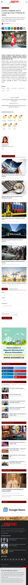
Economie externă (5, 7)
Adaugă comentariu (7, 318)
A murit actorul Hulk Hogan (15, 394)
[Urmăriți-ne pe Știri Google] (14, 509)
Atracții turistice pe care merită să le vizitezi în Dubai (17, 443)
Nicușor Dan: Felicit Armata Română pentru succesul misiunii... (17, 408)
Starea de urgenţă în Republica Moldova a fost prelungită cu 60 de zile (14, 100)
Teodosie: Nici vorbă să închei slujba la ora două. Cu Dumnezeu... (17, 545)
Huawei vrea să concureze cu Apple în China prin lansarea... (13, 175)
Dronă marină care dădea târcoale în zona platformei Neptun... (17, 402)
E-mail (3, 297)
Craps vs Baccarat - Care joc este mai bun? (17, 456)
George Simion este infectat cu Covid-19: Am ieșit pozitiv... (17, 551)
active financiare (21, 88)
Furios (4, 128)
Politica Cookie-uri (19, 582)
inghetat (8, 88)
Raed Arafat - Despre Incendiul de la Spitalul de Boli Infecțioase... (17, 462)
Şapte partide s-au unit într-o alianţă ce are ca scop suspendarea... (17, 539)
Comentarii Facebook (13, 289)
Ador (15, 120)
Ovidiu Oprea (12, 416)
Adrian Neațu (4, 438)
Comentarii (4, 289)
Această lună (13, 384)
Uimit (15, 128)
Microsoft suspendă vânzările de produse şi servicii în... (12, 240)
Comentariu (4, 303)
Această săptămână (6, 384)
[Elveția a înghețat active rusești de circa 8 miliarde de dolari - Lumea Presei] (14, 2)
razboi (3, 90)
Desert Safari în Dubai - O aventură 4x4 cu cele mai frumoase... (18, 449)
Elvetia (3, 88)
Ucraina (8, 90)
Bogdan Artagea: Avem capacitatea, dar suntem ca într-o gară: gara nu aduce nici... (14, 106)
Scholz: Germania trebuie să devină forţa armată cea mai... (13, 262)
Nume (3, 292)
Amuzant (20, 120)
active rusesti (14, 88)
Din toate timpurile (22, 384)
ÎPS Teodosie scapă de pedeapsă (17, 388)
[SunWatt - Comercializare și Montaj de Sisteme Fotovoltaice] (14, 343)
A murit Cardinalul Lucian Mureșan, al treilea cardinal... (12, 490)
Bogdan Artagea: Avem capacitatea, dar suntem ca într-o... (18, 414)
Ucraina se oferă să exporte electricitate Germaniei (14, 283)
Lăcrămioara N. (7, 23)
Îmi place (4, 120)
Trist (9, 128)
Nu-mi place (10, 120)
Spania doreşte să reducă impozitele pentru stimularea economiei (12, 197)
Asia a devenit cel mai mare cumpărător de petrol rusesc (13, 219)
